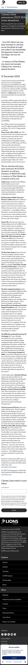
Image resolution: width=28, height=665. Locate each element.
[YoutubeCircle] (12, 634)
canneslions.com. (6, 474)
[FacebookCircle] (2, 634)
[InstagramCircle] (15, 634)
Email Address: (5, 487)
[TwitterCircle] (5, 634)
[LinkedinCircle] (8, 634)
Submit (14, 510)
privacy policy (22, 504)
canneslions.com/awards (8, 467)
